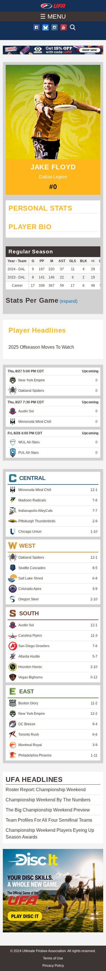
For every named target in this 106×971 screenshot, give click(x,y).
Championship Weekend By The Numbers (48, 799)
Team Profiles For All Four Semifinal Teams (49, 820)
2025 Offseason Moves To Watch (41, 347)
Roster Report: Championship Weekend (46, 789)
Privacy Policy (53, 966)
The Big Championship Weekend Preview (48, 810)
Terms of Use (53, 958)
